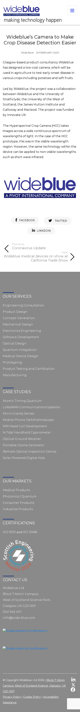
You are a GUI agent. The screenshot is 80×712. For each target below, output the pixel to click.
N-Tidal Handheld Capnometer (27, 432)
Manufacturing (15, 375)
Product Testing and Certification (29, 369)
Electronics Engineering (22, 331)
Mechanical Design (18, 324)
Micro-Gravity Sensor (19, 413)
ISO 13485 (30, 532)
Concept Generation (19, 318)
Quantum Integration (20, 350)
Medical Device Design (20, 356)
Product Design (15, 312)
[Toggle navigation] (72, 10)
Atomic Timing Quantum (22, 401)
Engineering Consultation (23, 305)
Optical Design (14, 343)
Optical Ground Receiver (22, 439)
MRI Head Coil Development (25, 426)
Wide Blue (27, 52)
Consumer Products (18, 503)
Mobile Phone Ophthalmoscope (28, 420)
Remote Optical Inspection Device (29, 451)
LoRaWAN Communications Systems (31, 407)
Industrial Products (18, 509)
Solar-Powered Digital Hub (24, 458)
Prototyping (12, 362)
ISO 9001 (9, 532)
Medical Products (16, 490)
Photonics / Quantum (20, 496)
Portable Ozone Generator (23, 445)
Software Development (21, 337)
